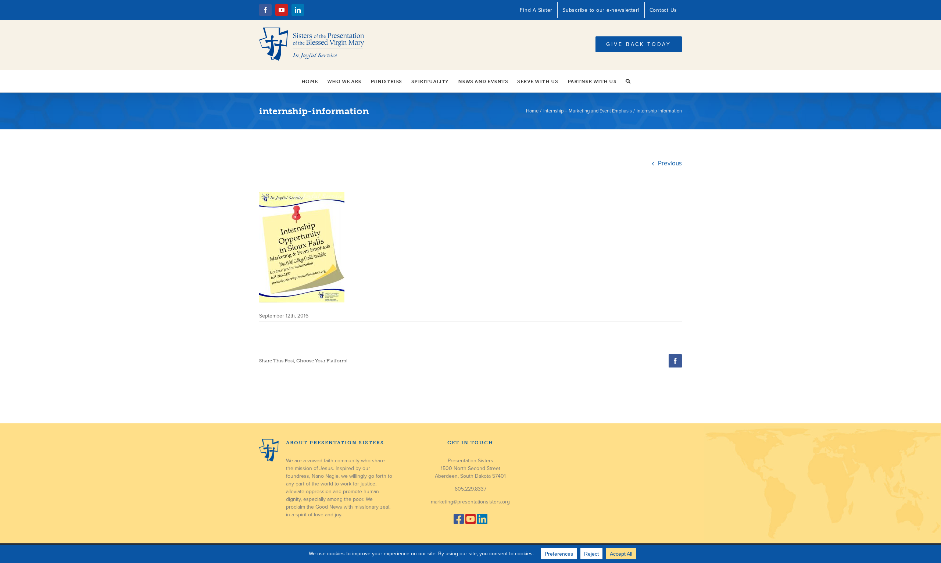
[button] (628, 81)
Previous (670, 163)
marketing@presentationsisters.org (470, 502)
